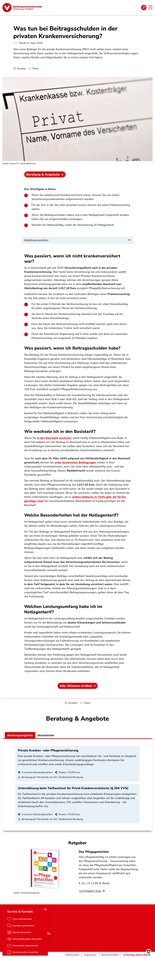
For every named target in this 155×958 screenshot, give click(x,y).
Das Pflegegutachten (94, 852)
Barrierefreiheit (110, 954)
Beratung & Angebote (43, 174)
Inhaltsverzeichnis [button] (36, 240)
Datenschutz (72, 954)
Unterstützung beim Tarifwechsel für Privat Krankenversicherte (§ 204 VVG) (73, 788)
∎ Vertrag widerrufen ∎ (137, 954)
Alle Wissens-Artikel (76, 686)
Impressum (90, 954)
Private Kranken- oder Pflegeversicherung (48, 750)
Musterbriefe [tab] (46, 735)
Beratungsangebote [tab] (20, 735)
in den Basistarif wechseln (54, 438)
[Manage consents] (148, 951)
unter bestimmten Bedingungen (76, 462)
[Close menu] (45, 909)
